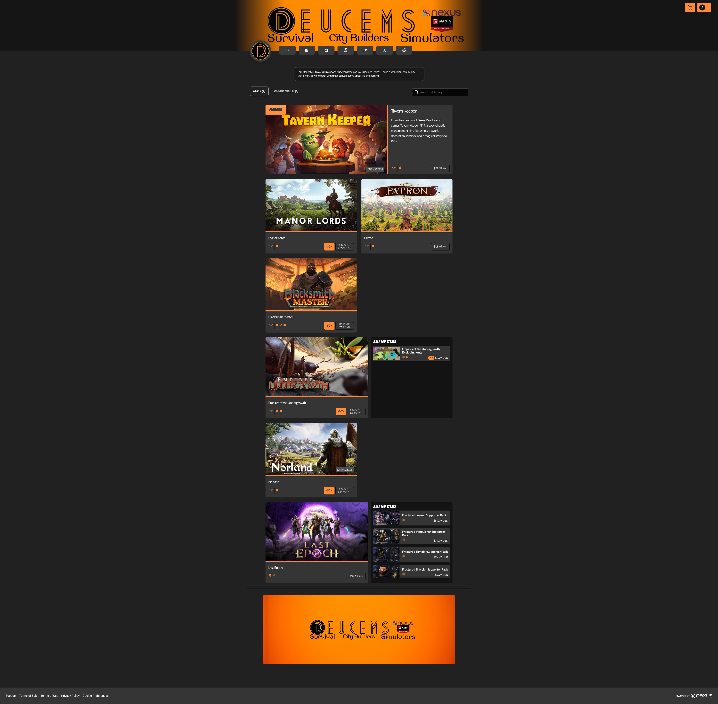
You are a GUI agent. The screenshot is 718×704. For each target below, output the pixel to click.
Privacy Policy (70, 695)
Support (11, 695)
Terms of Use (49, 695)
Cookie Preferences (96, 695)
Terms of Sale (28, 695)
